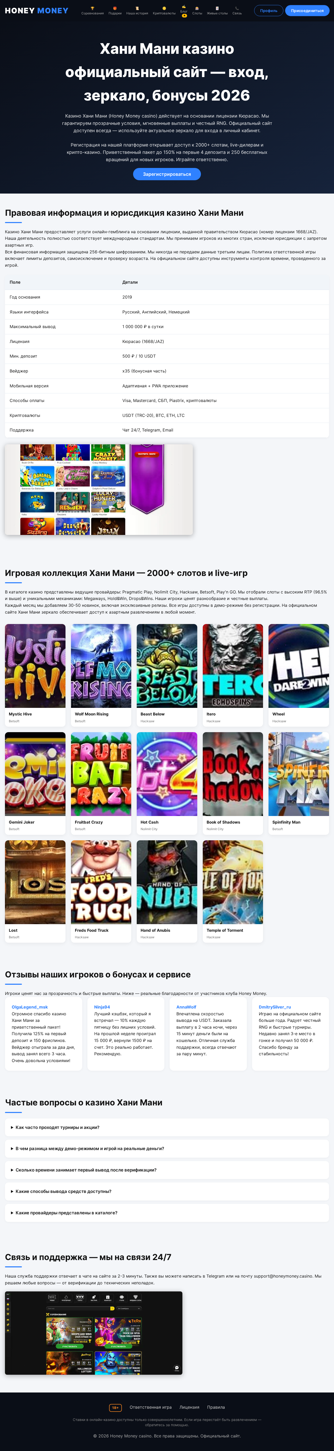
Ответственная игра (151, 1407)
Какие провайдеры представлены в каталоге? (66, 1212)
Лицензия (189, 1407)
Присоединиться (307, 10)
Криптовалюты (164, 10)
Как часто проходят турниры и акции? (57, 1127)
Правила (216, 1407)
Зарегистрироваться (167, 174)
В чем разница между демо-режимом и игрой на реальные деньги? (90, 1148)
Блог (184, 10)
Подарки (115, 10)
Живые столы (217, 10)
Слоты (197, 10)
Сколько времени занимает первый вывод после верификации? (86, 1170)
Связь (237, 10)
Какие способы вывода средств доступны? (63, 1191)
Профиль (268, 10)
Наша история (137, 10)
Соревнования (92, 10)
